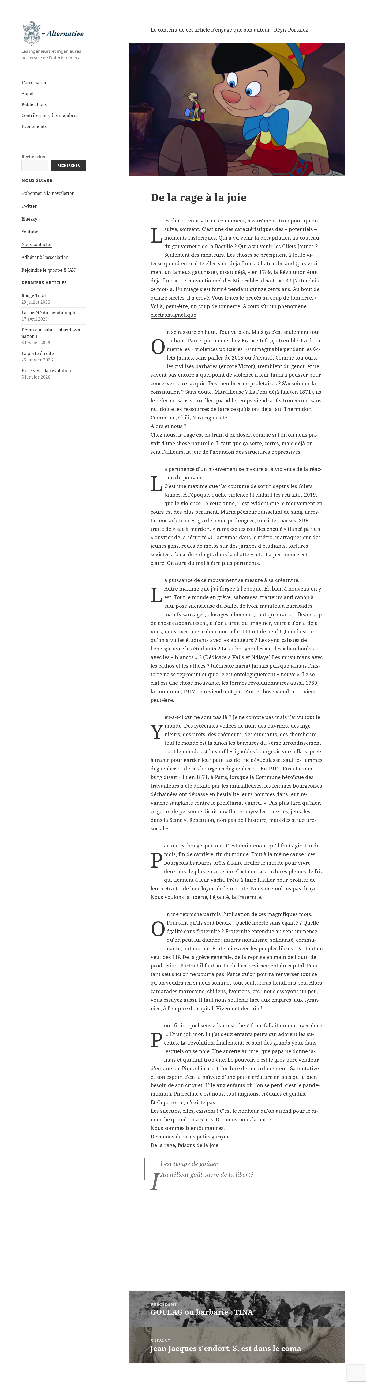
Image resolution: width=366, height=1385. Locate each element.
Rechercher (33, 157)
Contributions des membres (49, 115)
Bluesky (29, 219)
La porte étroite (37, 353)
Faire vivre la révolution (46, 370)
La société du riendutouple (48, 313)
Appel (27, 93)
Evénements (34, 126)
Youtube (29, 232)
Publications (34, 104)
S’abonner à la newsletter (47, 193)
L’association (34, 82)
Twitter (29, 206)
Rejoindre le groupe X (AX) (49, 270)
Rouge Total (33, 295)
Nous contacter (36, 244)
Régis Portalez (291, 29)
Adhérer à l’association (44, 257)
